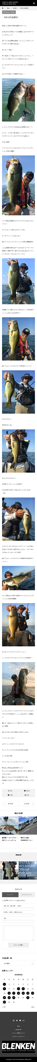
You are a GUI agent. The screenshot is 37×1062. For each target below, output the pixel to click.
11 (18, 989)
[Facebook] (17, 1020)
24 (14, 997)
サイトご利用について (18, 1033)
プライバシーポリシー (18, 1036)
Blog (18, 1026)
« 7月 (4, 1007)
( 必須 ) (12, 905)
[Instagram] (14, 1020)
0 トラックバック (27, 894)
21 (32, 993)
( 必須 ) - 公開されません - (13, 912)
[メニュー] (34, 3)
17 (14, 993)
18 (18, 993)
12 (23, 989)
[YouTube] (20, 1020)
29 (4, 1002)
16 (9, 993)
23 (9, 997)
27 (28, 997)
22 (4, 997)
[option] (9, 832)
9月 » (33, 1007)
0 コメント (10, 894)
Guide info (18, 1029)
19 (23, 993)
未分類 (12, 12)
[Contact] (23, 1020)
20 (28, 993)
